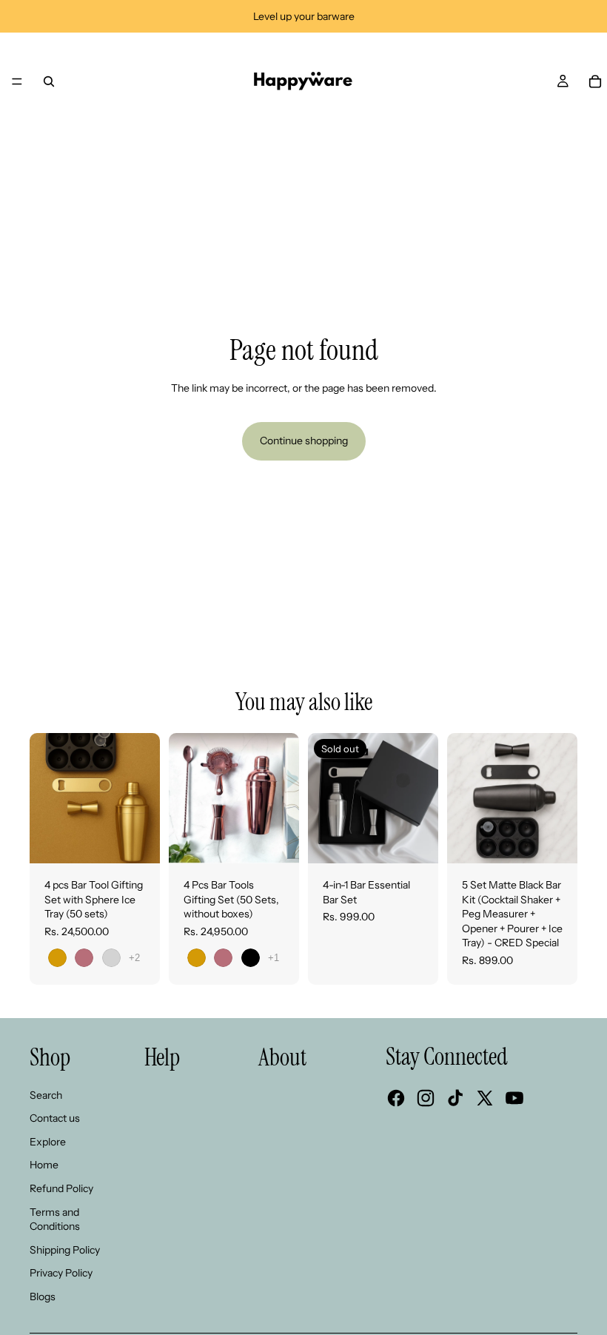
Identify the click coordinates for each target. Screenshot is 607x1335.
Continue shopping (304, 440)
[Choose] (137, 840)
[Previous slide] (324, 798)
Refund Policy (61, 1188)
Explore (48, 1141)
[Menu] (17, 81)
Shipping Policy (65, 1250)
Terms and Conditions (55, 1219)
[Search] (49, 81)
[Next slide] (422, 798)
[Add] (554, 840)
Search (46, 1095)
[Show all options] (134, 958)
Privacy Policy (61, 1272)
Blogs (43, 1296)
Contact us (55, 1118)
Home (44, 1164)
